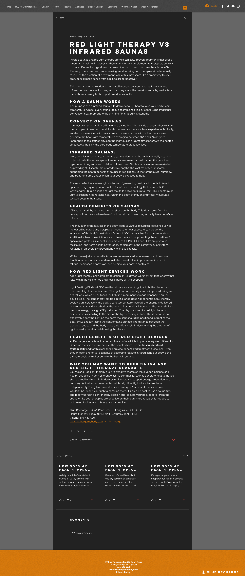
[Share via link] (92, 431)
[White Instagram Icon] (238, 6)
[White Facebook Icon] (222, 6)
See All (185, 455)
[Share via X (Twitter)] (78, 431)
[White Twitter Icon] (228, 6)
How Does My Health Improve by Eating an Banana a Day (122, 467)
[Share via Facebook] (71, 431)
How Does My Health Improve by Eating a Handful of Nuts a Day (76, 467)
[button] (185, 6)
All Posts (60, 18)
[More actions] (173, 36)
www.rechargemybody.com (123, 569)
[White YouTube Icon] (233, 6)
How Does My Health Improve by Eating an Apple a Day (168, 467)
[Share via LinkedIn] (85, 431)
